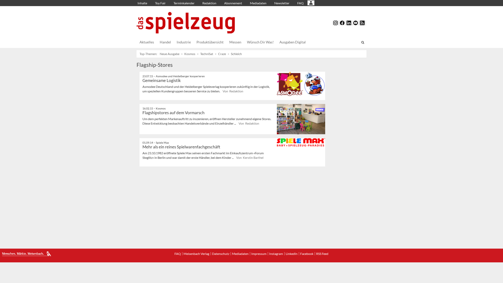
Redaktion (209, 3)
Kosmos (189, 54)
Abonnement (233, 3)
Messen (235, 42)
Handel (165, 42)
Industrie (184, 42)
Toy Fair (160, 3)
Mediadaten (258, 3)
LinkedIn (291, 253)
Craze (222, 54)
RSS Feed (322, 253)
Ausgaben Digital (292, 42)
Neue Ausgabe (169, 54)
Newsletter (281, 3)
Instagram (276, 253)
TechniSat (206, 54)
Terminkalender (184, 3)
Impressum (258, 253)
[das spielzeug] (186, 22)
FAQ (300, 3)
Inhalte (142, 3)
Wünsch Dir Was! (260, 42)
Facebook (306, 253)
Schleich (236, 54)
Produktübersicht (210, 42)
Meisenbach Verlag (196, 253)
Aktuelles (147, 42)
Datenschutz (220, 253)
